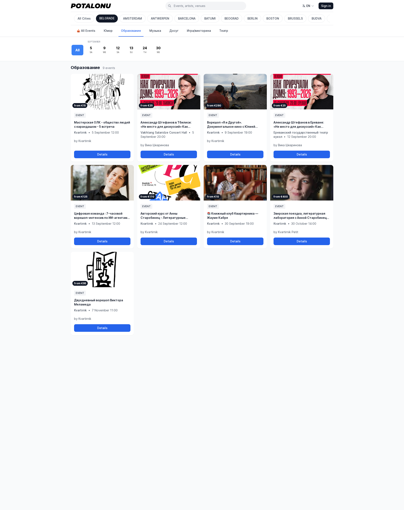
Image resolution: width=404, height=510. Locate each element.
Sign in (326, 6)
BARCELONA (186, 18)
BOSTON (272, 18)
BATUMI (210, 18)
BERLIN (252, 18)
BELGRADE (106, 18)
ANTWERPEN (160, 18)
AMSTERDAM (132, 18)
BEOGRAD (232, 18)
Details (102, 154)
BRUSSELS (295, 18)
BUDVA (317, 18)
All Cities (84, 18)
